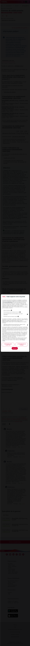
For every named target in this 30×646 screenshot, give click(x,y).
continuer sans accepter (8, 344)
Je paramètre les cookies (21, 344)
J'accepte (14, 348)
